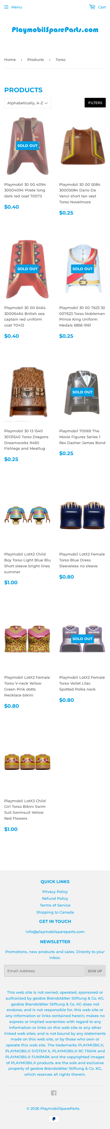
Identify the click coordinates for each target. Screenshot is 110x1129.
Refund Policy (55, 898)
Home (10, 59)
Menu (16, 7)
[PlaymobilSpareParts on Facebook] (54, 1093)
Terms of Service (55, 905)
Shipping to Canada (55, 912)
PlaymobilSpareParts (60, 1108)
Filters (95, 103)
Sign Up (95, 971)
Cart (101, 7)
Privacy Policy (55, 891)
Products (35, 59)
